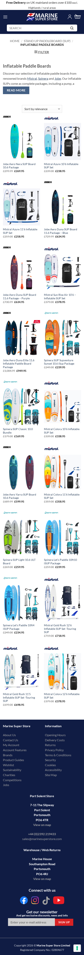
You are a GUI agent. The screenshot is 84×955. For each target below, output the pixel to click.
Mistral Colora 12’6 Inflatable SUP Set (62, 696)
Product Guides (13, 760)
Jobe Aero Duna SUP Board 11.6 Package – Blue (60, 231)
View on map (42, 825)
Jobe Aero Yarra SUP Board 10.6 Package (19, 496)
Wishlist (8, 765)
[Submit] (72, 29)
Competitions (12, 780)
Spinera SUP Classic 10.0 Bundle (18, 431)
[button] (5, 17)
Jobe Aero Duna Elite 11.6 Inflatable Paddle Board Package (18, 364)
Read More (16, 90)
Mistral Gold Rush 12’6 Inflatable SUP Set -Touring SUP (60, 629)
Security (50, 760)
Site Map (51, 775)
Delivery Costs (55, 740)
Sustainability (12, 770)
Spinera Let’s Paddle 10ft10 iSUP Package (60, 561)
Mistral (32, 78)
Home (15, 41)
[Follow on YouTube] (58, 901)
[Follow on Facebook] (24, 901)
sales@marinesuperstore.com (42, 839)
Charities (9, 775)
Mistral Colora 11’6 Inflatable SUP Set (62, 496)
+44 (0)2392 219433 (42, 834)
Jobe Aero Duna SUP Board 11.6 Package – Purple (19, 296)
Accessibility (53, 770)
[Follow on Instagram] (35, 901)
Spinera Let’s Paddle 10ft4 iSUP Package (18, 627)
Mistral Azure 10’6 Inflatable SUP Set (61, 166)
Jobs (6, 785)
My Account (11, 745)
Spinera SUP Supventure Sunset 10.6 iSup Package (59, 362)
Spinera (43, 78)
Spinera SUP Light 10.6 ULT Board (19, 561)
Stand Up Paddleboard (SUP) (47, 41)
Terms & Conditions (58, 755)
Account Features (15, 750)
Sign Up (64, 922)
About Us (9, 735)
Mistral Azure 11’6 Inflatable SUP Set (20, 231)
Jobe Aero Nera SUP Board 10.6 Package (19, 166)
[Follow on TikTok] (46, 901)
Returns (50, 745)
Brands (8, 755)
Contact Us (10, 740)
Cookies (50, 765)
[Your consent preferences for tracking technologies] (77, 948)
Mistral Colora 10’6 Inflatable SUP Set (62, 431)
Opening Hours (55, 735)
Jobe (58, 78)
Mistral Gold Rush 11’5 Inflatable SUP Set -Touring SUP (19, 697)
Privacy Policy (54, 750)
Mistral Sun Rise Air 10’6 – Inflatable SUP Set (60, 296)
